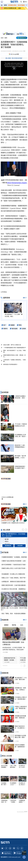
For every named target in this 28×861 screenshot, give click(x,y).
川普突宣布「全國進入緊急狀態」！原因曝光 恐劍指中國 (13, 801)
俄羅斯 (3, 79)
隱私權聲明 (4, 857)
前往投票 (20, 545)
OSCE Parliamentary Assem (17, 182)
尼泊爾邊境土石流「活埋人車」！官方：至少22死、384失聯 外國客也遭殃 (13, 783)
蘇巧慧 (6, 539)
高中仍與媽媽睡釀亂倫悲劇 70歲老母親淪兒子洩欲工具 (4, 766)
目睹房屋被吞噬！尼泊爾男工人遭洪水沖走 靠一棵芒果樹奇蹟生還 (4, 801)
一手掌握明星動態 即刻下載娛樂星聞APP (14, 347)
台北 (21, 625)
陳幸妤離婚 (21, 5)
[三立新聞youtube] (2, 848)
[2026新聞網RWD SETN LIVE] (2, 2)
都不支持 (7, 543)
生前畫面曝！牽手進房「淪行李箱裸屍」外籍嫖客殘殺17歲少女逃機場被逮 (4, 783)
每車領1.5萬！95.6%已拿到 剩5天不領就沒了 (14, 609)
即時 (5, 5)
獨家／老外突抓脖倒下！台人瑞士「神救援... (14, 351)
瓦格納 (7, 79)
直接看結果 (8, 545)
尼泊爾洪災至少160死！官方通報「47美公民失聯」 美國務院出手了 (22, 766)
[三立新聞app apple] (6, 852)
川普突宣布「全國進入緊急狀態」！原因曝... (14, 360)
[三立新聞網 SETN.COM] (1, 5)
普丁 (3, 84)
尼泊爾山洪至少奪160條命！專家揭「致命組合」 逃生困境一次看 (22, 783)
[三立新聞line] (14, 848)
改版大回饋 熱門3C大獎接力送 (12, 345)
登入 (26, 1)
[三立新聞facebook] (6, 848)
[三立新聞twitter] (17, 848)
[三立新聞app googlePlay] (18, 852)
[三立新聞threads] (21, 848)
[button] (21, 1)
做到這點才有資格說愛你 (10, 364)
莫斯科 (22, 108)
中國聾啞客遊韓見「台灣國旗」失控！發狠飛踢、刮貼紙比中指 (22, 801)
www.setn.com (16, 857)
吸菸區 (14, 625)
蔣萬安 (6, 625)
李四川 (6, 541)
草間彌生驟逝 (12, 5)
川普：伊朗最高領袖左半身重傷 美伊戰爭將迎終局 (13, 766)
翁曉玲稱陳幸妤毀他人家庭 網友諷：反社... (14, 356)
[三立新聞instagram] (10, 848)
